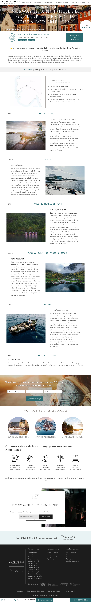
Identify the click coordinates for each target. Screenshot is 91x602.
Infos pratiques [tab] (60, 70)
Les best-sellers (32, 552)
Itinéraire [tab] (28, 70)
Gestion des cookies (54, 591)
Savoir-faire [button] (49, 2)
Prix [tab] (36, 70)
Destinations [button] (27, 2)
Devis (84, 2)
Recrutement (70, 559)
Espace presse (70, 557)
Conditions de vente (72, 561)
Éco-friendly (31, 40)
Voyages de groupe (53, 555)
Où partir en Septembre (35, 572)
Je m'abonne (46, 517)
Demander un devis (80, 600)
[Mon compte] (88, 2)
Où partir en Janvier (34, 555)
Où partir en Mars (33, 559)
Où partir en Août (33, 569)
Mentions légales (70, 591)
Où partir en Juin (33, 565)
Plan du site (19, 591)
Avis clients (69, 555)
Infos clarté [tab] (46, 70)
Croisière (58, 2)
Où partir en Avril (33, 561)
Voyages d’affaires (52, 552)
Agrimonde (50, 559)
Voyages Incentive (52, 557)
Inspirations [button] (38, 2)
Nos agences (76, 2)
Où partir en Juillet (33, 567)
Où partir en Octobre (34, 574)
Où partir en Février (34, 557)
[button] (24, 600)
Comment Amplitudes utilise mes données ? (36, 520)
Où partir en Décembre (35, 578)
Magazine (66, 2)
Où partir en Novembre (35, 576)
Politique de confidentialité (35, 591)
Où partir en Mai (33, 563)
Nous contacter (71, 552)
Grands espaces (23, 40)
